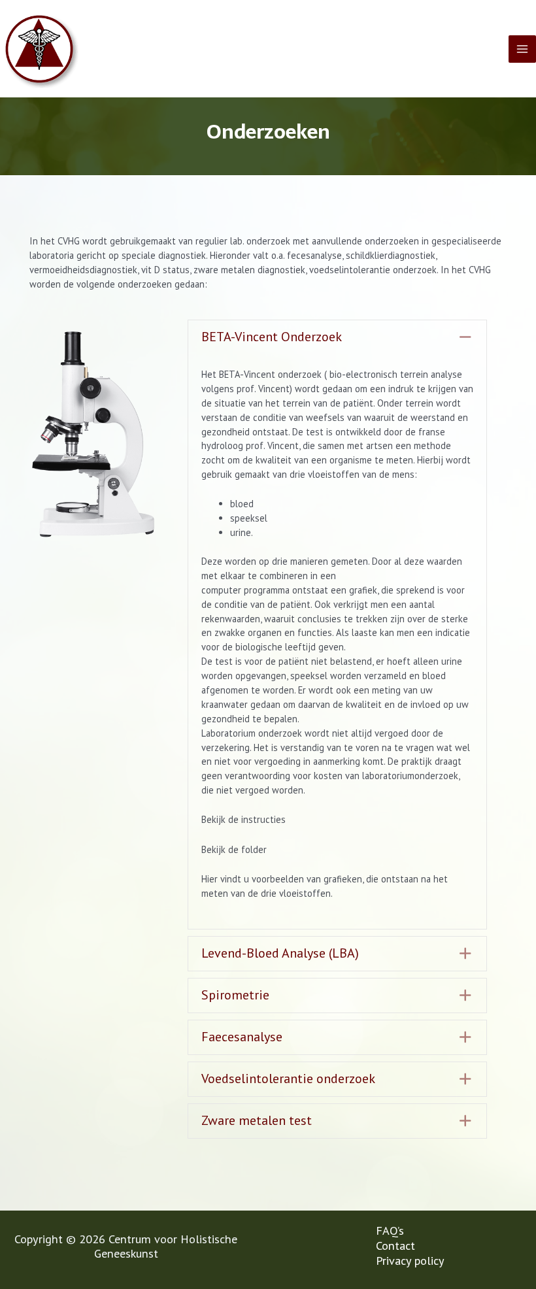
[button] (337, 337)
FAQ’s (390, 1230)
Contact (395, 1245)
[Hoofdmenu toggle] (522, 49)
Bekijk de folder (234, 849)
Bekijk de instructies (243, 819)
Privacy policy (410, 1260)
